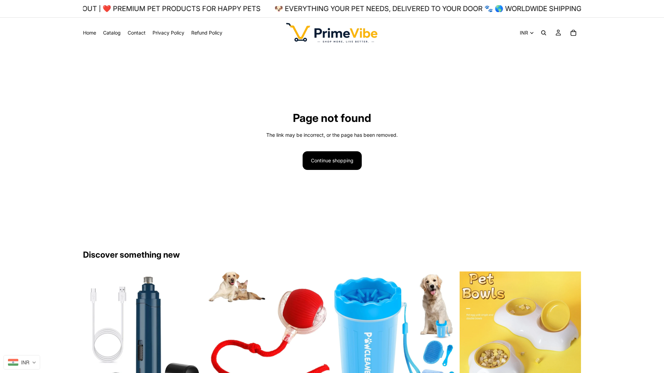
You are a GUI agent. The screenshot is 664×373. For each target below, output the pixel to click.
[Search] (543, 32)
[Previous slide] (93, 332)
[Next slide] (194, 332)
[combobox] (21, 362)
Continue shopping (332, 160)
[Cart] (573, 32)
